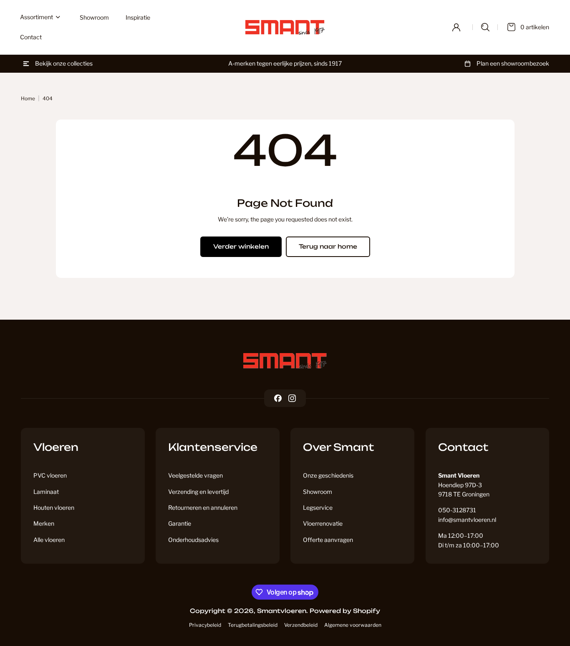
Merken (43, 523)
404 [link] (48, 98)
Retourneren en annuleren (202, 507)
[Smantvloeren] (285, 361)
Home (28, 98)
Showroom (317, 491)
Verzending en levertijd (198, 491)
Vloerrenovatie (323, 523)
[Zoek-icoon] (485, 27)
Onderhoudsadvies (193, 539)
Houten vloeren (53, 507)
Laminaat (46, 491)
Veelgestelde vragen (195, 475)
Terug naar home (328, 246)
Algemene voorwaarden (352, 625)
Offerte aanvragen (328, 539)
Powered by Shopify (345, 610)
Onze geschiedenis (328, 475)
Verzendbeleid (301, 625)
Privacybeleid (205, 625)
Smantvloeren (281, 610)
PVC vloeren (50, 475)
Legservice (318, 507)
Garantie (179, 523)
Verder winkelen (241, 246)
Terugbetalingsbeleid (252, 625)
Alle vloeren (49, 539)
